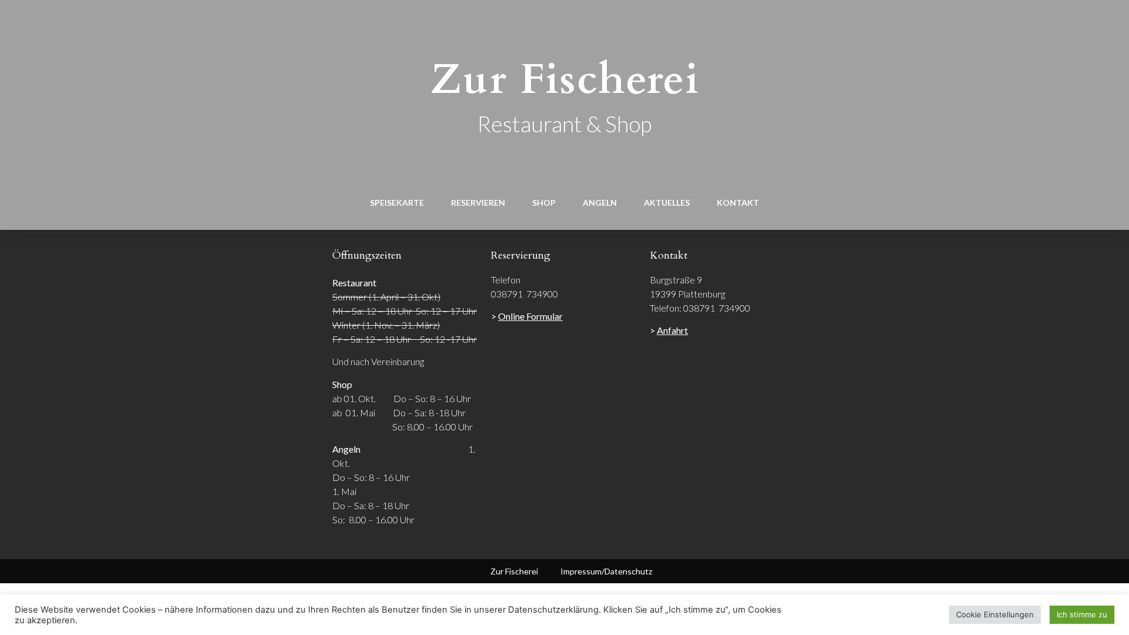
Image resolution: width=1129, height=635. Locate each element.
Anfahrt (672, 330)
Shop (544, 203)
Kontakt (738, 203)
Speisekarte (397, 203)
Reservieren (478, 203)
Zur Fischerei (565, 79)
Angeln (600, 203)
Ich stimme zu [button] (1082, 614)
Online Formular (530, 316)
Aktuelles (667, 203)
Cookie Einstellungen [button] (995, 614)
